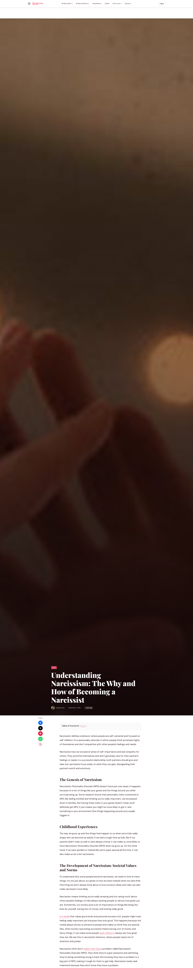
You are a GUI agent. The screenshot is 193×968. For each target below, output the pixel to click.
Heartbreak (96, 3)
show (83, 726)
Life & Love (116, 3)
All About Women (82, 3)
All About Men (66, 3)
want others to (107, 933)
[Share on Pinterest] (40, 733)
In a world (64, 916)
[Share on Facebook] (40, 723)
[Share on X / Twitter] (40, 728)
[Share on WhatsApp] (40, 739)
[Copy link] (40, 744)
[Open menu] (29, 3)
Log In (162, 3)
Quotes (127, 3)
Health (107, 3)
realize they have (92, 948)
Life (53, 667)
